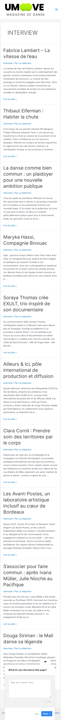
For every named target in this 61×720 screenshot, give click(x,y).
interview (8, 63)
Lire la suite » (10, 99)
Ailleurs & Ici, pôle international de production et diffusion (28, 370)
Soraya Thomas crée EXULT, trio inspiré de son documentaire (26, 303)
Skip (37, 713)
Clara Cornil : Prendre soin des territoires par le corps (28, 437)
